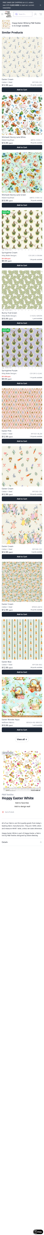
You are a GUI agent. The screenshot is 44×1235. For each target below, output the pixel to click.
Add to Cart (22, 89)
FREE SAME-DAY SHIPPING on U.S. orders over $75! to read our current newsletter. (18, 5)
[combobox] (23, 14)
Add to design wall (22, 806)
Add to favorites (22, 803)
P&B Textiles (8, 794)
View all (22, 739)
